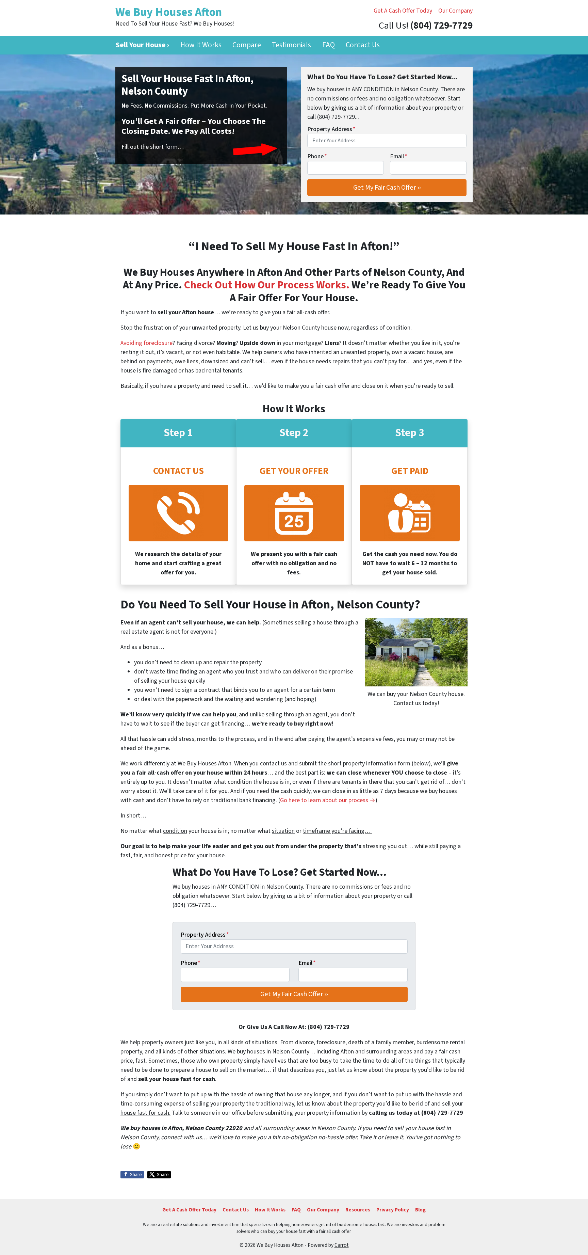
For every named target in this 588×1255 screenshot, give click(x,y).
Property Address (331, 129)
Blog (420, 1209)
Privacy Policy (392, 1209)
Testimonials (291, 45)
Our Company (455, 10)
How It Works (201, 45)
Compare (246, 45)
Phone (317, 156)
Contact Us (363, 45)
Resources (357, 1209)
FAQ (328, 45)
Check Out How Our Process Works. (266, 285)
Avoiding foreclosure (146, 343)
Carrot (341, 1245)
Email (398, 156)
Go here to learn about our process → (327, 800)
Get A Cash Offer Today (403, 10)
